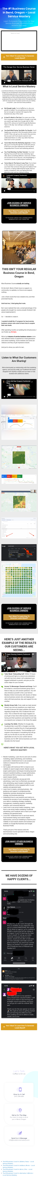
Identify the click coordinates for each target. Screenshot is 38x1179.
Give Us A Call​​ (19, 1094)
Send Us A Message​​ (19, 1138)
